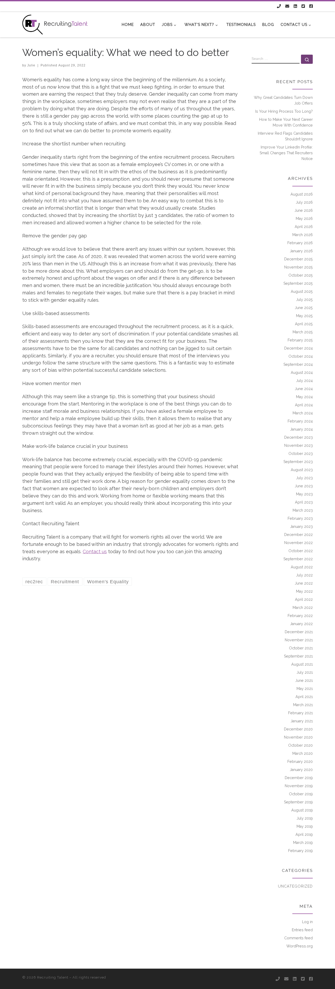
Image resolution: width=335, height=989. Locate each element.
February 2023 (300, 518)
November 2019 (299, 786)
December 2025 (298, 259)
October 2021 (301, 648)
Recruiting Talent (52, 977)
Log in (307, 922)
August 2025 (302, 291)
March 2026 (302, 235)
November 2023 (298, 445)
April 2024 (304, 405)
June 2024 (304, 389)
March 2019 (303, 843)
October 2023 (300, 453)
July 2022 (304, 575)
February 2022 (300, 616)
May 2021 (305, 689)
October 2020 (300, 745)
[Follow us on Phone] (279, 6)
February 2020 (300, 761)
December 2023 (298, 437)
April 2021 (304, 697)
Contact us (95, 551)
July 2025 (304, 300)
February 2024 (300, 421)
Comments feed (298, 938)
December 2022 (298, 535)
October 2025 (300, 275)
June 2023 (304, 486)
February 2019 (300, 851)
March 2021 (303, 705)
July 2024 (304, 381)
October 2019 (301, 794)
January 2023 (301, 526)
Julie (31, 65)
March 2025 (303, 332)
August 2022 (302, 567)
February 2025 (300, 340)
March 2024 (303, 413)
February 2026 (300, 243)
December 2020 (298, 729)
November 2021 (299, 640)
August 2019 (302, 810)
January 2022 (301, 624)
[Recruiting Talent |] (55, 23)
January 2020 (301, 770)
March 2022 (303, 607)
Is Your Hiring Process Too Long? (284, 111)
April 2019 (304, 834)
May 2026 (304, 218)
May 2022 (304, 591)
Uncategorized (295, 886)
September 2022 (298, 559)
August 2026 (302, 194)
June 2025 (304, 308)
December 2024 (298, 348)
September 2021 (298, 656)
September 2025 (298, 283)
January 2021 (302, 721)
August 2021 (302, 664)
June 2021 (304, 680)
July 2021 (305, 672)
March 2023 (303, 510)
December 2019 (299, 778)
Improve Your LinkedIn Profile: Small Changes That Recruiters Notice (286, 153)
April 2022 (304, 599)
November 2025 (298, 267)
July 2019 (305, 818)
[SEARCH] (276, 59)
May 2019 (305, 826)
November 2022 (298, 543)
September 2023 (298, 462)
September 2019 (298, 802)
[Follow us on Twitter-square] (303, 6)
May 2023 (304, 494)
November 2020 (298, 737)
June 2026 (303, 210)
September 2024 (298, 364)
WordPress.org (299, 946)
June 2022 (304, 583)
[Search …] (307, 59)
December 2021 (299, 632)
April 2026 (304, 227)
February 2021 (300, 713)
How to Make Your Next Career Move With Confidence (286, 122)
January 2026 (301, 251)
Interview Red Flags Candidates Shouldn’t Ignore (285, 136)
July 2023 (304, 478)
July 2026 (304, 202)
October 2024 (300, 356)
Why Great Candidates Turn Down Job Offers (283, 100)
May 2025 (304, 316)
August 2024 (302, 372)
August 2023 (302, 470)
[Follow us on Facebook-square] (311, 6)
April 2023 (304, 502)
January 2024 (301, 429)
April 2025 (304, 324)
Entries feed (302, 930)
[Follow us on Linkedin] (295, 6)
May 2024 (304, 397)
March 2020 (302, 753)
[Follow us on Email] (287, 6)
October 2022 (300, 551)
